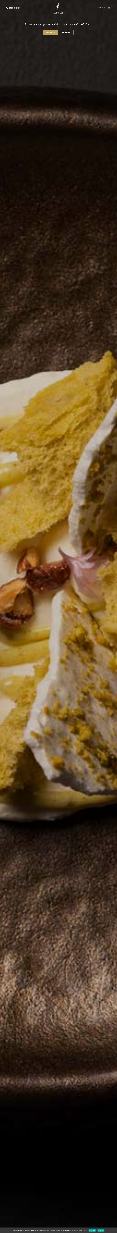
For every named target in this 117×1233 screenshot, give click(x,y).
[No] (114, 1230)
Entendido (92, 1230)
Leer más (101, 1230)
